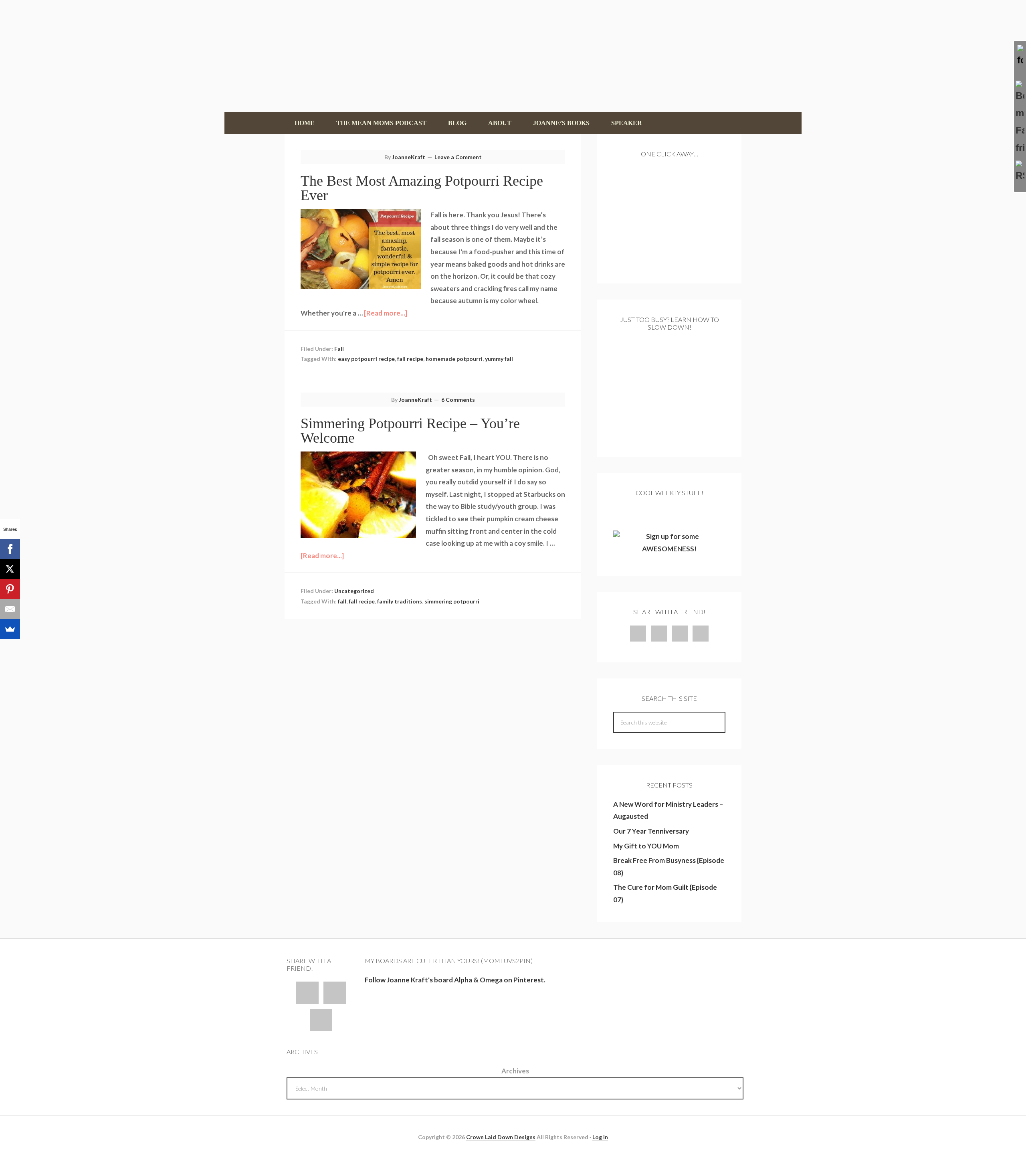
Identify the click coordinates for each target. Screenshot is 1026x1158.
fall (342, 601)
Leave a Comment (458, 157)
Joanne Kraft (513, 56)
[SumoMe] (10, 629)
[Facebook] (10, 549)
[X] (10, 569)
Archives (515, 1071)
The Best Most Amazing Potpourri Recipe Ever (422, 188)
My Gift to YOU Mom (646, 846)
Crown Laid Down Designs (500, 1137)
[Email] (10, 609)
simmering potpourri (451, 601)
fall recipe (410, 358)
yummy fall (499, 358)
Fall (339, 348)
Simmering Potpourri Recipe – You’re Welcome (410, 430)
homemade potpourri (454, 358)
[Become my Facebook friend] (1020, 118)
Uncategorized (354, 590)
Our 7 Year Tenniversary (651, 831)
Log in (600, 1137)
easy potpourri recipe (366, 358)
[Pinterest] (10, 589)
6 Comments (458, 399)
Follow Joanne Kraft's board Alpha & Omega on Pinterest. (455, 980)
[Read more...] (385, 313)
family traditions (399, 601)
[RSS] (1020, 172)
